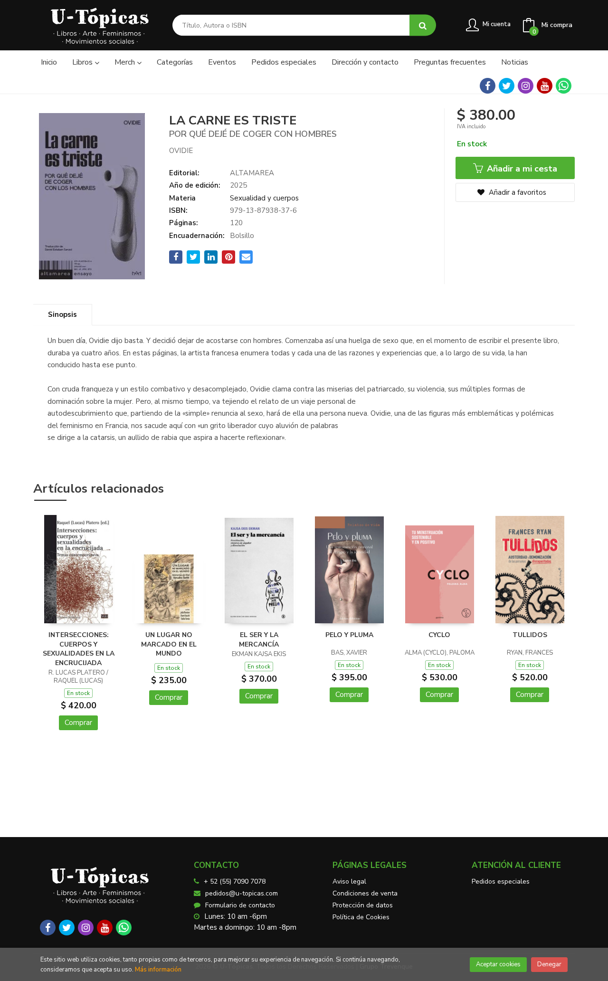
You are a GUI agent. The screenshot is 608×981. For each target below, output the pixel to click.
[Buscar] (422, 25)
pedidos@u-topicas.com (241, 893)
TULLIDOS (530, 634)
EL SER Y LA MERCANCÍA (259, 639)
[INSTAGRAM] (525, 86)
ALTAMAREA (252, 173)
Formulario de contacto (240, 905)
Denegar (549, 964)
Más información (158, 969)
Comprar (78, 722)
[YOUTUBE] (544, 86)
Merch (125, 62)
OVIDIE (181, 150)
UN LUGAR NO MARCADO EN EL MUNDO (169, 644)
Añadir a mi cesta (520, 168)
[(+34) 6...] (563, 86)
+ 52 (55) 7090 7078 (235, 881)
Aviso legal (349, 881)
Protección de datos (362, 905)
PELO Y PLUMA (349, 634)
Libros (83, 62)
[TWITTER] (506, 86)
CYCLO (439, 634)
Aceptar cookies (498, 964)
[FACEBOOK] (487, 86)
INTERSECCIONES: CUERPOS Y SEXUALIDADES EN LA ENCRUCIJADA (78, 648)
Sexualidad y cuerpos (264, 198)
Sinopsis (62, 314)
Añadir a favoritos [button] (516, 192)
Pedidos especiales (501, 881)
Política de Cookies (361, 917)
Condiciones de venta (365, 893)
